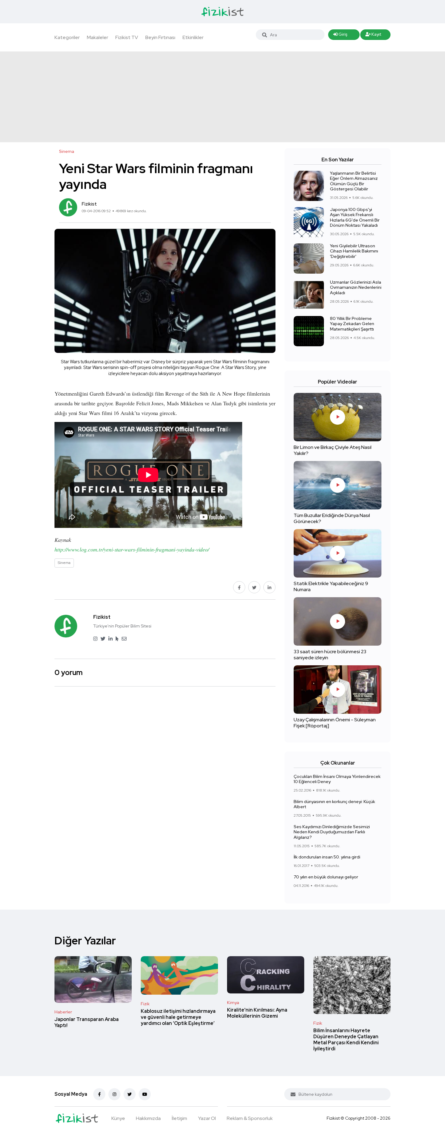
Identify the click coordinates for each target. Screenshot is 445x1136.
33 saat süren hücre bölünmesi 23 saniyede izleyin (330, 654)
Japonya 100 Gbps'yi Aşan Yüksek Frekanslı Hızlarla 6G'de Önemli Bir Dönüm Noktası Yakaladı (355, 217)
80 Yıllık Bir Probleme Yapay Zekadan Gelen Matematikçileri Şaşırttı (352, 324)
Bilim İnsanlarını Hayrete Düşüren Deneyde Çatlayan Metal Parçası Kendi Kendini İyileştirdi (346, 1039)
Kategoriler (67, 37)
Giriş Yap (340, 35)
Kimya (233, 1002)
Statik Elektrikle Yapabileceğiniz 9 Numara (331, 586)
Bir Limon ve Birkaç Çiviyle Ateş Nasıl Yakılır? (332, 450)
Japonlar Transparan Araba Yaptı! (86, 1022)
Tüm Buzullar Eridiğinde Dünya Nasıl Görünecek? (332, 518)
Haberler (63, 1012)
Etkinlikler (193, 37)
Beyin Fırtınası (160, 37)
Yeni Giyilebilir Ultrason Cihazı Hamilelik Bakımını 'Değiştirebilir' (354, 251)
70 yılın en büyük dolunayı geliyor (326, 877)
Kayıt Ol (373, 35)
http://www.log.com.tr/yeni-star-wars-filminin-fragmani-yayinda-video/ (131, 549)
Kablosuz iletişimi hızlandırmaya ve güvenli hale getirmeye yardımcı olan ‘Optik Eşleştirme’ (178, 1017)
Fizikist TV (126, 37)
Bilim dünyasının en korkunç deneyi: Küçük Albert (334, 804)
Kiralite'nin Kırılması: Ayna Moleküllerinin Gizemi (257, 1013)
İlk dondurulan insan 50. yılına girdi (327, 857)
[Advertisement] (222, 96)
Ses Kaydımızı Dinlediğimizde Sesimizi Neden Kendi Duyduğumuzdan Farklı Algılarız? (332, 832)
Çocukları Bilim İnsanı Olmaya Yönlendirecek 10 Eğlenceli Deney (337, 779)
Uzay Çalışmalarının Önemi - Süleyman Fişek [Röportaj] (335, 722)
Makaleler (97, 37)
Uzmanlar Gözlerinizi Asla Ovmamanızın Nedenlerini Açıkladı (355, 287)
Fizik (145, 1003)
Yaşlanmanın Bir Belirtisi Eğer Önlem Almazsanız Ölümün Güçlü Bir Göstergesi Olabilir (354, 181)
